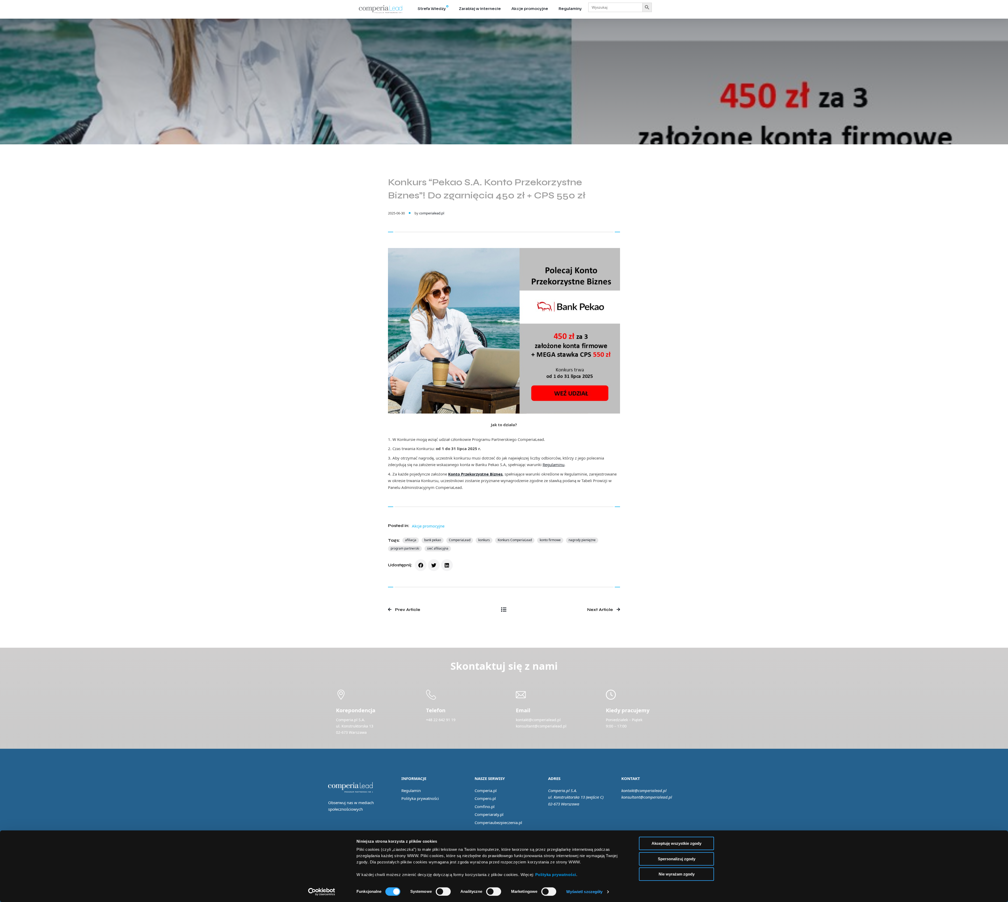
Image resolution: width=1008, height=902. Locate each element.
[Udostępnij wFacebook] (421, 565)
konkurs (484, 540)
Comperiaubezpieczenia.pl (498, 822)
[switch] (443, 891)
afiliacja (410, 540)
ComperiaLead (459, 540)
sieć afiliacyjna (437, 548)
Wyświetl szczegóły (584, 891)
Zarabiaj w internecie (480, 8)
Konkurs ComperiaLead (515, 540)
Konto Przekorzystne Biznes (475, 474)
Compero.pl (485, 798)
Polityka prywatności (420, 798)
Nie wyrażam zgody (677, 874)
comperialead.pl (431, 213)
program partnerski (405, 548)
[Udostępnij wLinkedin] (447, 565)
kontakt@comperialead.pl (643, 790)
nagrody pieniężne (582, 540)
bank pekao (432, 540)
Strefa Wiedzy (432, 8)
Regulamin (411, 790)
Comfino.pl (485, 806)
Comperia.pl (486, 790)
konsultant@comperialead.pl (646, 797)
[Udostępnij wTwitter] (434, 565)
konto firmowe (550, 540)
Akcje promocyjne (529, 8)
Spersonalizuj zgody (676, 859)
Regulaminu (553, 464)
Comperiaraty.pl (489, 814)
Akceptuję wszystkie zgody (676, 843)
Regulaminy (570, 8)
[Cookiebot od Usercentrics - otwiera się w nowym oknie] (322, 892)
